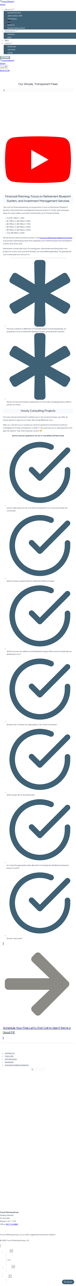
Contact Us (11, 25)
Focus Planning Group (14, 12)
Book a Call (5, 57)
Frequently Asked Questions (16, 28)
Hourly (9, 37)
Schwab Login (11, 46)
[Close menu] (0, 1245)
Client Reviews (12, 18)
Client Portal (11, 49)
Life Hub (10, 52)
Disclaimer (9, 1062)
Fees (8, 22)
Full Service (10, 34)
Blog (7, 40)
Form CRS (9, 1056)
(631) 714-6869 (12, 1224)
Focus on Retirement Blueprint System (56, 238)
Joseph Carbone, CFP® (14, 15)
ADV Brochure (11, 1059)
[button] (38, 190)
